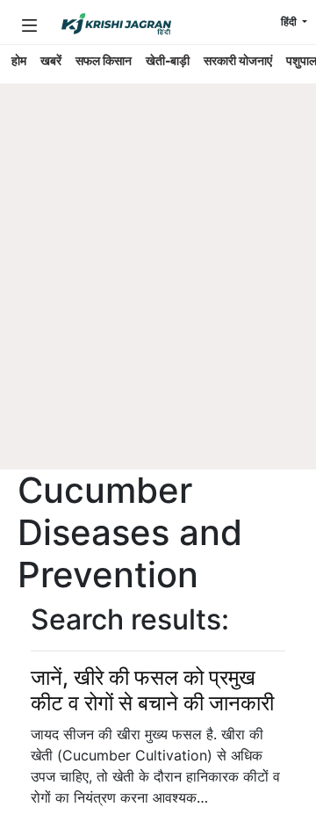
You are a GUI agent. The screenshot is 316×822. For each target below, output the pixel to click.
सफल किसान (103, 61)
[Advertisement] (158, 303)
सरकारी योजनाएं (238, 61)
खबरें (50, 61)
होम (18, 61)
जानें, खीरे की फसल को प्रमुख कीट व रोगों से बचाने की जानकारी (152, 690)
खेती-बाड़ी (168, 61)
